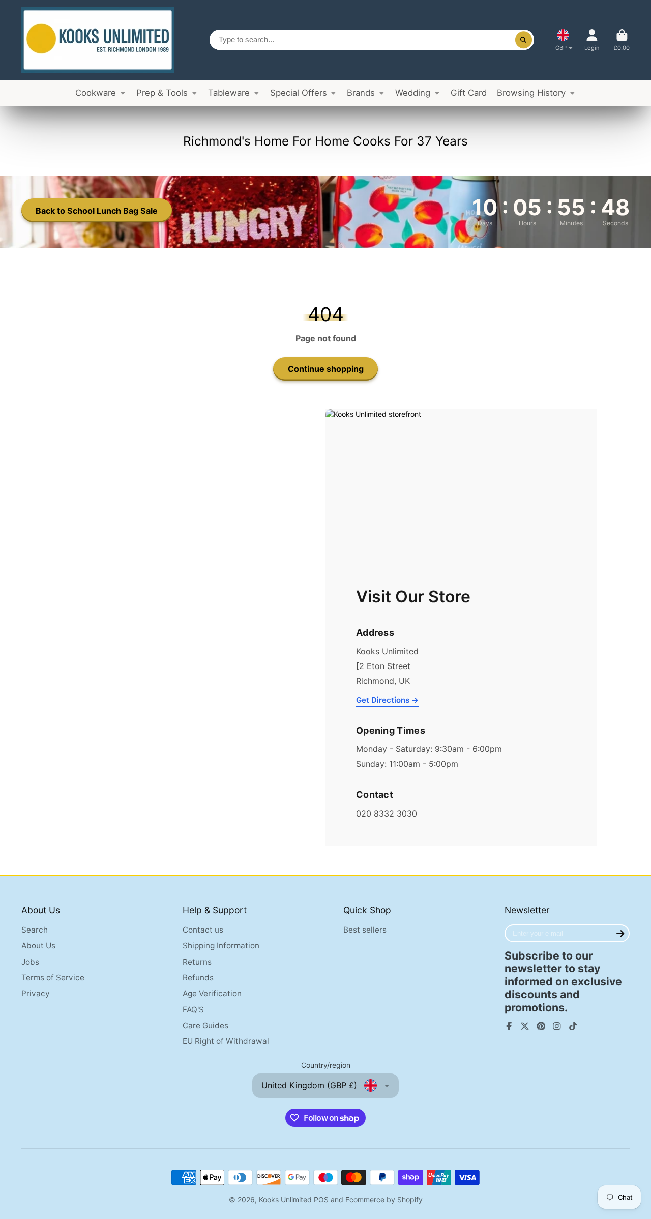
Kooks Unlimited (285, 1199)
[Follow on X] (524, 1026)
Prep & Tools (162, 93)
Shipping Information (221, 945)
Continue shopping (326, 369)
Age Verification (212, 993)
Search (34, 930)
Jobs (30, 962)
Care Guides (205, 1025)
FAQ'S (193, 1009)
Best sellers (365, 930)
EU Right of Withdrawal (226, 1041)
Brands (361, 93)
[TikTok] (573, 1026)
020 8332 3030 (386, 813)
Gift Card (469, 93)
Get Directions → (387, 700)
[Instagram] (556, 1026)
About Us (38, 945)
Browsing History (531, 93)
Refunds (198, 977)
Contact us (203, 930)
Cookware (95, 93)
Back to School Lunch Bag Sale (97, 211)
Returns (197, 962)
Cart (622, 40)
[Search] (523, 39)
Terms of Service (52, 977)
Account (592, 40)
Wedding (412, 93)
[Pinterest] (541, 1026)
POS (321, 1199)
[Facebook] (509, 1026)
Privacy (35, 993)
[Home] (97, 40)
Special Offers (298, 93)
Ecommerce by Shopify (384, 1199)
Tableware (229, 93)
